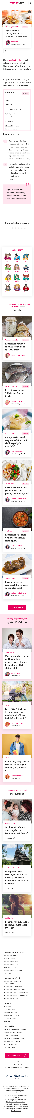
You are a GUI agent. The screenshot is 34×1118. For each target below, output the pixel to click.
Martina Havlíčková (18, 356)
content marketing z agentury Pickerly (16, 1096)
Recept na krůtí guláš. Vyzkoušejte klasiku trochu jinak (16, 538)
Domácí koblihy (10, 1018)
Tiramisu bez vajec (11, 1012)
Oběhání (9, 1102)
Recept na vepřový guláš (13, 970)
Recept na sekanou (11, 961)
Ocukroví (24, 1109)
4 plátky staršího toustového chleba (12, 115)
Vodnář (26, 261)
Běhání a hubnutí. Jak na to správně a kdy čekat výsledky (17, 925)
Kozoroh (8, 292)
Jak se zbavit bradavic (12, 1041)
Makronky (7, 1021)
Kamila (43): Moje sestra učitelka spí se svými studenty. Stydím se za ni (17, 766)
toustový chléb (14, 60)
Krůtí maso (9, 531)
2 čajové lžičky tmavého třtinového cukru (13, 127)
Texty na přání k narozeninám (15, 1029)
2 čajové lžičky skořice (13, 109)
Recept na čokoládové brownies (16, 992)
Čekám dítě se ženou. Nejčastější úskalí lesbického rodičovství (16, 830)
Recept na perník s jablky (13, 986)
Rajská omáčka (9, 958)
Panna (17, 271)
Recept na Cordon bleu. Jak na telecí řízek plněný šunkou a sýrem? (17, 490)
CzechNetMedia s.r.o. (21, 1086)
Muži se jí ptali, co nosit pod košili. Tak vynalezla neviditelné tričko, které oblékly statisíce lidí (17, 662)
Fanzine (24, 1104)
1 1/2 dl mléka (9, 105)
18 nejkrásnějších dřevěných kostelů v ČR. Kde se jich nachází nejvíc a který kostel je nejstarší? (17, 878)
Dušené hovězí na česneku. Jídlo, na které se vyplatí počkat (16, 585)
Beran (8, 261)
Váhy (26, 292)
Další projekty (17, 1064)
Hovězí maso (10, 484)
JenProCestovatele (20, 1106)
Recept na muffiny (11, 998)
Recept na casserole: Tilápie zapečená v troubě (15, 393)
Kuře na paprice (10, 967)
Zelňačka (7, 973)
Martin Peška (15, 673)
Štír (17, 261)
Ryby (26, 271)
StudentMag (8, 1106)
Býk (26, 282)
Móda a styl (9, 652)
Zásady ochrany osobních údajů (17, 1067)
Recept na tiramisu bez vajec (15, 989)
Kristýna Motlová (17, 451)
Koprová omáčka (10, 1044)
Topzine (18, 1104)
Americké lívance (10, 1009)
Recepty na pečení (12, 340)
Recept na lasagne (11, 964)
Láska (7, 705)
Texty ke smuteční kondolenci (15, 1038)
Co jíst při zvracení (11, 1035)
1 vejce (7, 100)
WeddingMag (8, 1109)
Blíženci (17, 282)
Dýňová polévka (10, 1047)
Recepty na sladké (12, 27)
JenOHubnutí (16, 1111)
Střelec (8, 282)
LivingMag (17, 1109)
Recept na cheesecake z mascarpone (13, 982)
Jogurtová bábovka (11, 1015)
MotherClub (21, 1100)
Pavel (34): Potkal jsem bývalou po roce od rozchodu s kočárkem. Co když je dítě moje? (16, 713)
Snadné (25, 27)
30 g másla (9, 121)
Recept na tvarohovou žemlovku (16, 995)
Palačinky (7, 1006)
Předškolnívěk (9, 1104)
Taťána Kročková (17, 723)
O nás (17, 1061)
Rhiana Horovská (17, 401)
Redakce (14, 42)
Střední (25, 484)
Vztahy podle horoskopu (13, 1032)
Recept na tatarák (11, 955)
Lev (17, 292)
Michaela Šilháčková (18, 499)
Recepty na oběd (11, 386)
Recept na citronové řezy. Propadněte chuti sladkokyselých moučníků (16, 442)
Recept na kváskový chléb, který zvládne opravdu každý (15, 347)
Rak (8, 271)
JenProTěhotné (19, 1102)
